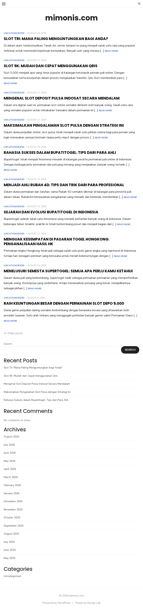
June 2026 (10, 453)
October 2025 (12, 517)
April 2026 (10, 469)
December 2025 (13, 501)
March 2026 (11, 477)
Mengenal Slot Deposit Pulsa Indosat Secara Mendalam (62, 98)
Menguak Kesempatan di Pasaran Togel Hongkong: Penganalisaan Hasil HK (56, 241)
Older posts (15, 333)
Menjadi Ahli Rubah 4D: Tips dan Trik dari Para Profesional (64, 184)
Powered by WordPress (57, 603)
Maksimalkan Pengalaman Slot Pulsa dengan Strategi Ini (64, 125)
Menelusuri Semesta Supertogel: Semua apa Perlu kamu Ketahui (68, 271)
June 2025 (10, 550)
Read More (111, 50)
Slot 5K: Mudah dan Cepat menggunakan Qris (51, 65)
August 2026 (11, 436)
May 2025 (9, 558)
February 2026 (12, 485)
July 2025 (9, 542)
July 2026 (9, 445)
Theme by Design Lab (88, 603)
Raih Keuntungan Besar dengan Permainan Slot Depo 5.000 (64, 303)
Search (8, 344)
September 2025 (13, 525)
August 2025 (11, 533)
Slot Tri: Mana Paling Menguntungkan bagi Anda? (56, 38)
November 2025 (13, 509)
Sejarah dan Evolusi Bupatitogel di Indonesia (51, 212)
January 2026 (11, 493)
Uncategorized (14, 33)
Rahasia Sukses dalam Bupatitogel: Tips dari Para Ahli (60, 152)
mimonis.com (71, 18)
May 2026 (9, 461)
